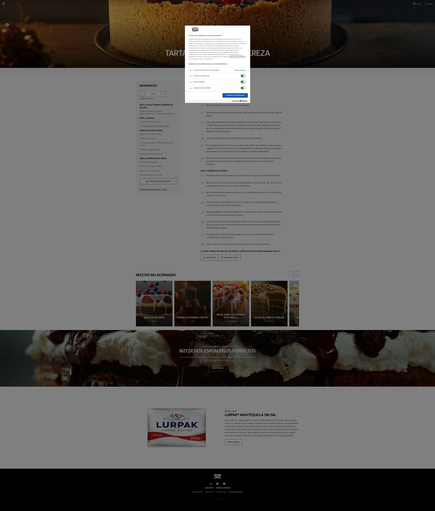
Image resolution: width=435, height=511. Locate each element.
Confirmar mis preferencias (235, 95)
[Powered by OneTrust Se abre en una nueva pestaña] (240, 101)
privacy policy (208, 59)
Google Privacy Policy (237, 56)
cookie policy (195, 59)
